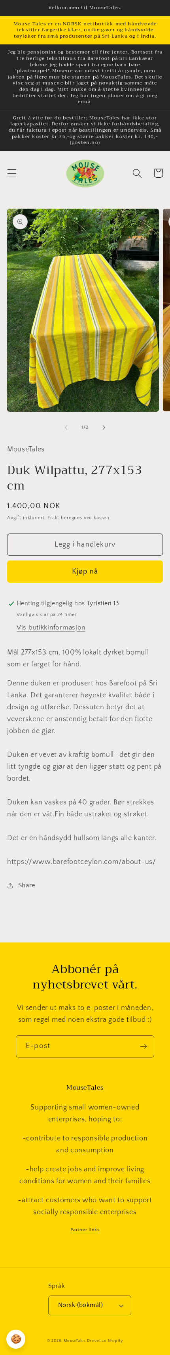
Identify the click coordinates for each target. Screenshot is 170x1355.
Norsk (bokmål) (80, 1305)
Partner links (84, 1229)
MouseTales (74, 1341)
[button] (12, 173)
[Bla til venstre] (66, 427)
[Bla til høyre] (104, 427)
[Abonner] (143, 1046)
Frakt (53, 517)
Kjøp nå (85, 572)
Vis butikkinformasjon (51, 627)
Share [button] (27, 885)
